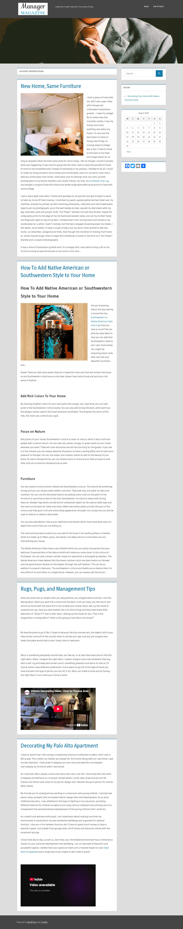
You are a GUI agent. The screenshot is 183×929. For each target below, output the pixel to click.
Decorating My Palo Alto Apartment (59, 745)
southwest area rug (99, 180)
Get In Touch (158, 6)
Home (146, 6)
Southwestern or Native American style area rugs (102, 321)
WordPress (32, 922)
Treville (44, 922)
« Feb (128, 152)
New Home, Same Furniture (51, 86)
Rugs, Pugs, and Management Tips (58, 588)
